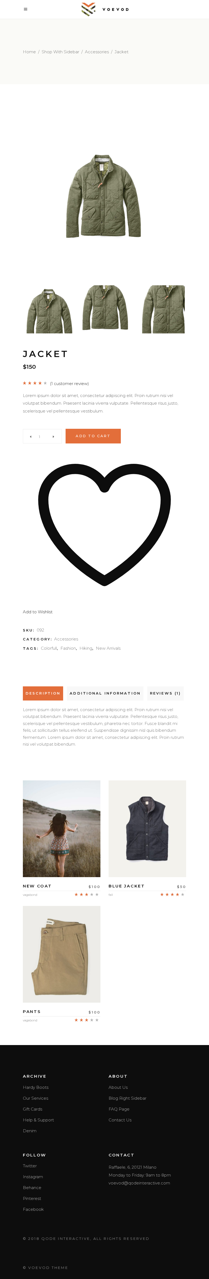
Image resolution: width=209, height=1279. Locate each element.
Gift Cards (32, 1109)
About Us (118, 1087)
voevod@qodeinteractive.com (139, 1183)
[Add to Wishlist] (61, 861)
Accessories (97, 51)
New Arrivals (108, 648)
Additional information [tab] (105, 693)
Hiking (85, 648)
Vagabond (30, 895)
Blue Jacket (127, 886)
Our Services (35, 1098)
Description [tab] (43, 693)
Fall (111, 895)
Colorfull (49, 648)
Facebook (33, 1209)
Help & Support (38, 1119)
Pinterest (32, 1198)
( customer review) (69, 383)
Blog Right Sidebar (127, 1098)
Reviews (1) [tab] (165, 693)
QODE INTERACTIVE (65, 1238)
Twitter (30, 1165)
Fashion (68, 648)
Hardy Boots (35, 1087)
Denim (29, 1130)
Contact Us (120, 1119)
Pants (32, 1011)
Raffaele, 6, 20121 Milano (132, 1167)
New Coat (37, 886)
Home (29, 51)
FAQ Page (119, 1109)
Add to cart (93, 436)
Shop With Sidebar (60, 51)
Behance (32, 1187)
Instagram (33, 1176)
